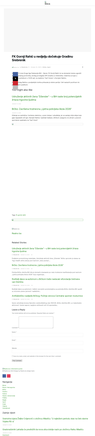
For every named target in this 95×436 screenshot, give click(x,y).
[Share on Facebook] (15, 74)
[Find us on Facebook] (4, 376)
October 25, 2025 (36, 67)
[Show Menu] (4, 3)
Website (14, 348)
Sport (48, 67)
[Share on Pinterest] (15, 83)
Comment (15, 327)
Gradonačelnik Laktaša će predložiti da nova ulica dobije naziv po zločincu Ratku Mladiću (43, 429)
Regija (4, 400)
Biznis (4, 385)
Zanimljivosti (6, 408)
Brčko (44, 67)
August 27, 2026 (16, 103)
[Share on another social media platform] (15, 87)
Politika (5, 398)
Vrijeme (5, 406)
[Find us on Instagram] (8, 376)
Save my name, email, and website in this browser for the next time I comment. (37, 356)
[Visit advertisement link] (47, 223)
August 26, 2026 (25, 285)
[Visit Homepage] (47, 3)
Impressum (6, 435)
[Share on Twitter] (15, 78)
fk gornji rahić (21, 215)
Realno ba (25, 67)
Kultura (5, 393)
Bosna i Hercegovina (9, 387)
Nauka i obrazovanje (9, 396)
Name (14, 332)
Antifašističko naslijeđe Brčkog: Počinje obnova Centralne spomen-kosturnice (47, 296)
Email (14, 340)
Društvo (5, 391)
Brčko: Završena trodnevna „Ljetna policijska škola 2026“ (42, 109)
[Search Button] (90, 3)
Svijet (4, 404)
